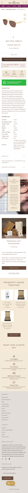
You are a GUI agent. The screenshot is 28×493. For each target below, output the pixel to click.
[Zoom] (25, 15)
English (13, 485)
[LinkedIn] (9, 459)
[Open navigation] (2, 2)
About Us (5, 156)
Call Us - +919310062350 (7, 430)
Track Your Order (5, 436)
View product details (14, 273)
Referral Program (5, 406)
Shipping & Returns (9, 167)
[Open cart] (26, 2)
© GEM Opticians (14, 489)
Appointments (5, 397)
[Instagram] (5, 459)
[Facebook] (2, 459)
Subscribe (7, 478)
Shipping (4, 410)
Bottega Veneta (11, 9)
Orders (3, 408)
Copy (22, 65)
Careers (3, 434)
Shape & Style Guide (6, 399)
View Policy (22, 76)
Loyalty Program (5, 404)
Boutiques (4, 427)
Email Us (4, 432)
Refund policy (5, 419)
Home (3, 9)
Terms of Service (5, 417)
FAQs (3, 401)
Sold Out (14, 54)
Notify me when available (14, 59)
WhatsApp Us (14, 207)
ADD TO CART (14, 335)
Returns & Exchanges (6, 413)
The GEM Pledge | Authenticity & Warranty (13, 161)
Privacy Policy (4, 415)
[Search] (23, 2)
